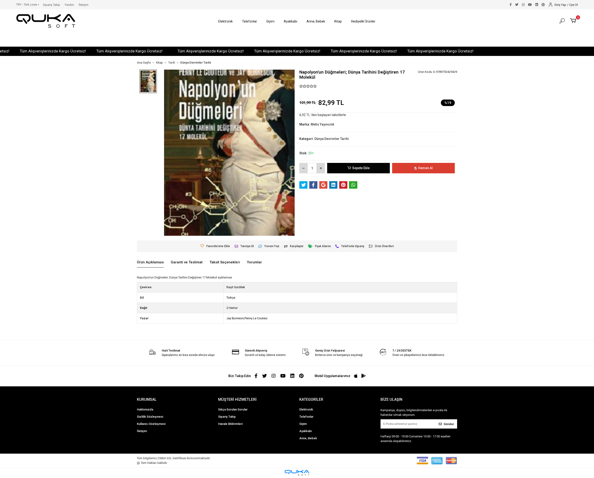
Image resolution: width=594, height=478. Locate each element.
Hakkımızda (145, 409)
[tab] (150, 262)
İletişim (83, 4)
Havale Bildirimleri (230, 424)
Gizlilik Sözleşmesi (150, 416)
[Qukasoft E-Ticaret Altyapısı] (297, 473)
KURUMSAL (147, 399)
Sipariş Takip (51, 4)
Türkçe (230, 297)
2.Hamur (232, 308)
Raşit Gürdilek (235, 287)
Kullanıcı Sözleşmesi (151, 424)
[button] (225, 21)
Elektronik (306, 409)
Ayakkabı (305, 431)
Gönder (449, 424)
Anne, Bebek (308, 438)
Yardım (69, 4)
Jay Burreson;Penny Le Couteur (247, 318)
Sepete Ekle (361, 168)
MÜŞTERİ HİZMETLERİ (237, 399)
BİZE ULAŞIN (391, 399)
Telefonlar (306, 416)
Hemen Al (425, 168)
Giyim (303, 424)
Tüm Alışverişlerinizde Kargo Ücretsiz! (36, 51)
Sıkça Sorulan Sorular (233, 409)
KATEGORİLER (311, 399)
